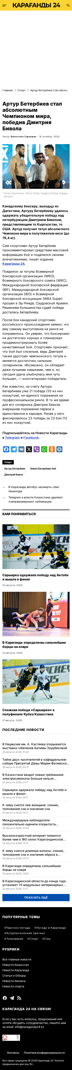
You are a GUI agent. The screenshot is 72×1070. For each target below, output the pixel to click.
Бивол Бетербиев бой (43, 468)
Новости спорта (13, 986)
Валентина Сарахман (23, 136)
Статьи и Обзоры (14, 975)
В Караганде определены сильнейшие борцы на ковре (31, 868)
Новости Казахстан (15, 964)
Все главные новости (16, 959)
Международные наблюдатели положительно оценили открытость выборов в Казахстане (29, 822)
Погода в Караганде (51, 927)
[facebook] (4, 998)
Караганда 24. (13, 264)
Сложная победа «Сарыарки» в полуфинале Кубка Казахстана (28, 712)
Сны (47, 938)
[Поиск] (68, 5)
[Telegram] (12, 998)
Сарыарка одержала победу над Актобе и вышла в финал (34, 792)
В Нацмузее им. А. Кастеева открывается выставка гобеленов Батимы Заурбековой (34, 746)
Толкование (14, 938)
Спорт (8, 462)
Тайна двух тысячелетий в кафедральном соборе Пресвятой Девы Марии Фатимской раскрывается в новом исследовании (35, 761)
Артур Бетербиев (14, 468)
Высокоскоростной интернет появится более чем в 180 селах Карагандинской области (32, 837)
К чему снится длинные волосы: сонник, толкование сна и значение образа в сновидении (33, 852)
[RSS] (19, 998)
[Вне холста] (4, 5)
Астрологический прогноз (25, 933)
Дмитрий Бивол (13, 474)
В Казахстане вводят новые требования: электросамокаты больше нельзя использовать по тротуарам (33, 776)
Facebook (31, 437)
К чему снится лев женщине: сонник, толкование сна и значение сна (30, 807)
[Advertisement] (36, 48)
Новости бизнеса (14, 981)
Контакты (13, 1052)
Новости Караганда (15, 970)
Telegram (12, 437)
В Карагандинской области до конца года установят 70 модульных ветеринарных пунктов (34, 883)
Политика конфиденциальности (44, 1052)
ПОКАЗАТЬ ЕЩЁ (36, 897)
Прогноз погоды (18, 927)
